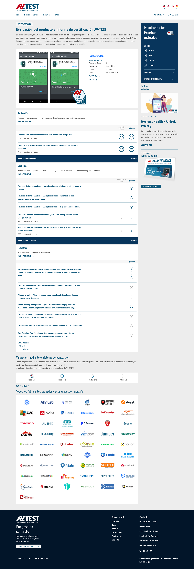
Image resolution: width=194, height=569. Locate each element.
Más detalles (21, 386)
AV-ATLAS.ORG (173, 15)
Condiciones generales (149, 559)
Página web (93, 76)
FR (172, 8)
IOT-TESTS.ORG (159, 15)
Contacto (57, 15)
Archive (92, 80)
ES (177, 8)
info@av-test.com (151, 536)
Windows (151, 50)
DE (164, 8)
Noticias (27, 15)
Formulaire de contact (27, 546)
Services (36, 15)
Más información (24, 122)
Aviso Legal (145, 562)
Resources (46, 15)
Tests (18, 15)
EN (168, 8)
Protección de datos (169, 559)
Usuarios (147, 46)
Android (151, 60)
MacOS (151, 55)
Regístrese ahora (150, 186)
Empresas (147, 73)
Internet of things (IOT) (153, 79)
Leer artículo (146, 145)
